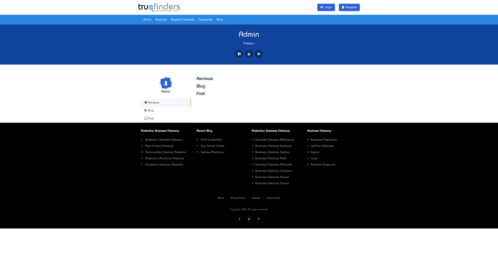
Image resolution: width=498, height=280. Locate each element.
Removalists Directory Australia (165, 152)
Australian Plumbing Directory (164, 158)
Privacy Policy (238, 198)
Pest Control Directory (159, 146)
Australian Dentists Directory (163, 139)
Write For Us (273, 198)
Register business (182, 19)
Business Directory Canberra (273, 171)
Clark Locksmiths (211, 139)
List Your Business (322, 146)
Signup (315, 152)
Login (314, 158)
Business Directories (324, 139)
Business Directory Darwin (272, 183)
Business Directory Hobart (272, 177)
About (221, 198)
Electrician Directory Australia (163, 164)
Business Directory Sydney (272, 152)
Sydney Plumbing (212, 152)
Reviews (153, 102)
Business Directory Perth (271, 158)
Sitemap (256, 198)
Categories (205, 19)
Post (150, 118)
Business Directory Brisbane (273, 146)
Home (147, 19)
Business (161, 19)
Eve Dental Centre (212, 146)
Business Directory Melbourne (274, 139)
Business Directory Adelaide (273, 164)
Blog (220, 19)
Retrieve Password (323, 164)
